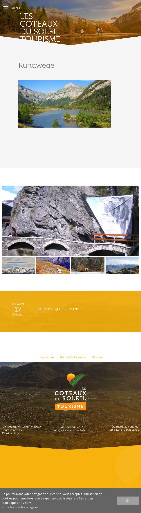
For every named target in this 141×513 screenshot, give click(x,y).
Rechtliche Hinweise (73, 357)
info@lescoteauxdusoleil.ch (70, 430)
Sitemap (97, 357)
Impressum (47, 357)
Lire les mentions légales (21, 507)
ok (128, 501)
